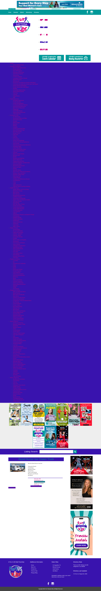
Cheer (14, 328)
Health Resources (14, 188)
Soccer (14, 358)
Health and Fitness (17, 339)
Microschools (16, 81)
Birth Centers (16, 192)
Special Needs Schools (18, 91)
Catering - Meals (17, 235)
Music (14, 278)
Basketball (15, 325)
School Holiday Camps (18, 65)
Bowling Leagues (17, 327)
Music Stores (16, 309)
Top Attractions (16, 180)
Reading (15, 88)
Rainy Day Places (17, 164)
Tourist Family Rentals (18, 318)
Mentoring (15, 277)
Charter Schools (17, 69)
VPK (14, 97)
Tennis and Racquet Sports (19, 368)
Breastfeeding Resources (19, 195)
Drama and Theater (17, 269)
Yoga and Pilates (17, 376)
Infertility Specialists (17, 210)
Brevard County (56, 567)
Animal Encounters (17, 119)
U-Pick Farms (16, 401)
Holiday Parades (17, 388)
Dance (14, 268)
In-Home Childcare (17, 76)
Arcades (15, 121)
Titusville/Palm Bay (56, 9)
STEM (14, 287)
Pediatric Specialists (17, 219)
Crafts (14, 266)
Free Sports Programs (18, 334)
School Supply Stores (18, 312)
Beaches (15, 124)
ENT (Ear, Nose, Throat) (19, 204)
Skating (15, 168)
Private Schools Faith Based (19, 85)
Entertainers (16, 241)
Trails (14, 183)
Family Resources (14, 99)
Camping (15, 127)
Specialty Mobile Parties (18, 256)
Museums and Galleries (18, 158)
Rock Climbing (16, 352)
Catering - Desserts (17, 234)
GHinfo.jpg (36, 484)
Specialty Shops (17, 314)
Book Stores (16, 296)
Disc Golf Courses (17, 131)
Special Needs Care (17, 222)
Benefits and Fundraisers (19, 379)
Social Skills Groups (17, 110)
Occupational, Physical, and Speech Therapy (23, 214)
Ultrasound (15, 223)
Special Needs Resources (19, 112)
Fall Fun (15, 382)
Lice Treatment (16, 211)
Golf (14, 336)
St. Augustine (33, 9)
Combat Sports (16, 330)
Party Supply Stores (17, 253)
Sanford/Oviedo (77, 9)
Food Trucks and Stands (19, 242)
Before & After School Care (19, 67)
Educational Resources (18, 72)
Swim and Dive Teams (18, 365)
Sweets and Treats (17, 317)
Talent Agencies (17, 113)
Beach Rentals (16, 293)
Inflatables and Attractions (19, 245)
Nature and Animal (17, 279)
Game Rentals (16, 244)
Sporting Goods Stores (18, 315)
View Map (32, 486)
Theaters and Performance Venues (21, 179)
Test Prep (15, 93)
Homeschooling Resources (19, 106)
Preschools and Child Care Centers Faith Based (24, 82)
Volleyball (15, 371)
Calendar (15, 12)
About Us (33, 567)
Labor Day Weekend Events (19, 389)
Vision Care (16, 225)
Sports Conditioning (17, 363)
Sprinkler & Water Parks (18, 174)
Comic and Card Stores (18, 299)
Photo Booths (16, 254)
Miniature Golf (16, 155)
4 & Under (15, 260)
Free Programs (16, 272)
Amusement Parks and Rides (20, 118)
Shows (14, 395)
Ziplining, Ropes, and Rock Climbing (21, 186)
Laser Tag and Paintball (18, 151)
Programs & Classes (15, 259)
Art (13, 262)
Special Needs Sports (18, 360)
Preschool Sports (17, 351)
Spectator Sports (17, 170)
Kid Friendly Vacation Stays (19, 149)
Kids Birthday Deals (17, 247)
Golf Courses (16, 143)
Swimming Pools (17, 176)
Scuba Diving (16, 355)
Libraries (15, 152)
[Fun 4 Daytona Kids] (21, 24)
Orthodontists (16, 216)
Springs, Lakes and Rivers (19, 173)
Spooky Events (16, 397)
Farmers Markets (17, 303)
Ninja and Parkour (17, 349)
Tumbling (15, 370)
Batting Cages (16, 122)
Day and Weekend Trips (18, 130)
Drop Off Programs (17, 70)
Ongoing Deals (16, 391)
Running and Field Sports (19, 354)
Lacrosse (15, 345)
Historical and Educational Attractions (22, 145)
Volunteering (16, 288)
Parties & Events (14, 228)
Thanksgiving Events (18, 398)
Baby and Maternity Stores (19, 291)
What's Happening (14, 377)
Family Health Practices (18, 208)
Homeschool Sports (17, 342)
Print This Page (12, 487)
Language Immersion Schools (20, 78)
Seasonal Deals (16, 394)
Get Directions (38, 486)
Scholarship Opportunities (19, 90)
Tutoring (15, 94)
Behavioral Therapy (17, 191)
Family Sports (16, 331)
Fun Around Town (14, 115)
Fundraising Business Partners (20, 105)
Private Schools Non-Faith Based (21, 87)
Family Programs (17, 271)
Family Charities (17, 102)
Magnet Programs (17, 79)
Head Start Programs (18, 73)
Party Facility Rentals (18, 248)
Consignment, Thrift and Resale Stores (22, 300)
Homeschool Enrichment (19, 275)
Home (9, 12)
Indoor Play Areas (17, 148)
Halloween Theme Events (19, 385)
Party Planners (16, 250)
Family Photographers (18, 103)
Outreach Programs (17, 281)
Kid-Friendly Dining (17, 306)
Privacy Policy (34, 573)
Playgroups (15, 109)
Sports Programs (14, 321)
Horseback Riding (17, 343)
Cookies (15, 238)
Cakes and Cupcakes (18, 232)
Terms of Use (34, 571)
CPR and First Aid (17, 201)
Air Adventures (16, 116)
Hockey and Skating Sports (19, 340)
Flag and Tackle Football (19, 333)
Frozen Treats (16, 305)
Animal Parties (16, 229)
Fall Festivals (16, 380)
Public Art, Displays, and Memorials (21, 162)
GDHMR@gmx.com (38, 480)
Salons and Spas (17, 167)
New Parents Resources (18, 108)
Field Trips (15, 134)
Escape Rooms (16, 133)
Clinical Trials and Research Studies (21, 199)
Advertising (29, 12)
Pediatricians (16, 220)
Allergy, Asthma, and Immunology (21, 189)
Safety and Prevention (18, 282)
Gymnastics (16, 337)
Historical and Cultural (18, 274)
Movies (14, 156)
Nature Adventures (17, 159)
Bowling (15, 125)
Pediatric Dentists (17, 217)
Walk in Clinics (16, 226)
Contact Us (33, 569)
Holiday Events (16, 386)
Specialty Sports (17, 361)
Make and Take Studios (18, 153)
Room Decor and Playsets (19, 311)
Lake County (56, 569)
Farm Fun (15, 383)
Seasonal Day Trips (17, 392)
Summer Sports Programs (19, 364)
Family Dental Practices (18, 207)
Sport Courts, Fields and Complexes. (21, 171)
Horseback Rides (17, 146)
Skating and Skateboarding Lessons (21, 357)
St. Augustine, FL (57, 565)
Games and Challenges (18, 140)
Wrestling (15, 374)
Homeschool (16, 75)
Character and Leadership (19, 263)
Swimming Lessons (17, 367)
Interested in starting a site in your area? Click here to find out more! (61, 576)
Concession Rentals (17, 236)
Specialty (15, 285)
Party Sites (15, 251)
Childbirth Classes (17, 196)
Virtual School (16, 96)
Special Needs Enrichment (19, 284)
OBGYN (15, 213)
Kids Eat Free (16, 308)
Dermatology (16, 202)
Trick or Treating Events (18, 400)
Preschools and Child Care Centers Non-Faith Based (25, 84)
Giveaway (36, 12)
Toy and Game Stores (18, 320)
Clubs (14, 265)
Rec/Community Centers (19, 165)
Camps (12, 63)
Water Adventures (17, 185)
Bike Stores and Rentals (18, 294)
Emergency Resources (18, 100)
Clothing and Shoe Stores (19, 297)
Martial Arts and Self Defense (20, 348)
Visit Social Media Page (39, 481)
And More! (55, 571)
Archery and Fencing (18, 322)
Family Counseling (17, 205)
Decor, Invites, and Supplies (19, 239)
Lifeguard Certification (18, 346)
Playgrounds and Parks (18, 161)
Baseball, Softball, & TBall (19, 324)
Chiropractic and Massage (19, 198)
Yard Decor (15, 257)
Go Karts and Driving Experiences (21, 142)
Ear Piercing (16, 302)
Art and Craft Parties (18, 231)
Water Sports (16, 373)
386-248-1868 (37, 479)
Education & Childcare (15, 66)
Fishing (15, 136)
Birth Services (16, 194)
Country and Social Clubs (19, 128)
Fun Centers (16, 139)
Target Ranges (16, 177)
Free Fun (15, 137)
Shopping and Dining (15, 290)
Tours (14, 182)
